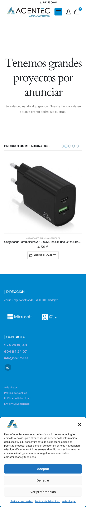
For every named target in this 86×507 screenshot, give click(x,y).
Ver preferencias (43, 492)
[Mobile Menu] (58, 11)
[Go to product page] (43, 194)
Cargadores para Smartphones (43, 238)
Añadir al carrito (45, 255)
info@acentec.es (16, 358)
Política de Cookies (15, 392)
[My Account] (68, 11)
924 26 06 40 (15, 345)
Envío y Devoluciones (16, 403)
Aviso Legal (69, 501)
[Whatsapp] (8, 367)
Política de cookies (21, 501)
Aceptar (43, 469)
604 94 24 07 (15, 351)
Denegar (43, 480)
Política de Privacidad (47, 501)
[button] (80, 424)
